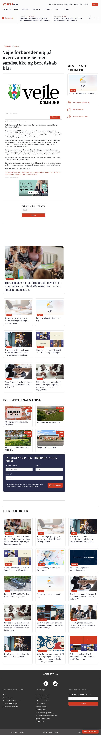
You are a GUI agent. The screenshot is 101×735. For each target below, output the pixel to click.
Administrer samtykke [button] (10, 707)
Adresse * (9, 474)
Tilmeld (95, 4)
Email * (38, 466)
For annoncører (8, 698)
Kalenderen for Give (42, 701)
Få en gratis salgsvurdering (45, 713)
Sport (58, 9)
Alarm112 (7, 9)
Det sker (36, 9)
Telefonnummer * (12, 466)
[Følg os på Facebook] (45, 683)
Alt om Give (40, 722)
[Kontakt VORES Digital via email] (55, 683)
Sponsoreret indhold (43, 719)
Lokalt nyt (47, 9)
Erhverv (25, 9)
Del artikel (54, 117)
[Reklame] (33, 188)
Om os (5, 695)
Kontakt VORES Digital (10, 704)
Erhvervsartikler (41, 707)
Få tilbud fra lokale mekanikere (46, 716)
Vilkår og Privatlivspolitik (11, 701)
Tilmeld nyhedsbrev (90, 732)
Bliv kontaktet (55, 485)
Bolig (16, 9)
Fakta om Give (40, 704)
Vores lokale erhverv (43, 698)
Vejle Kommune (41, 710)
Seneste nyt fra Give (42, 695)
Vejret (66, 9)
